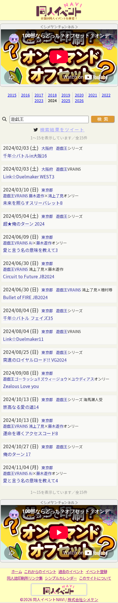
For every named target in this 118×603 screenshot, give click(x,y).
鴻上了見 (55, 195)
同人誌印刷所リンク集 (25, 578)
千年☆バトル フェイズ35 (28, 318)
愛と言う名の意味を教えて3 (30, 250)
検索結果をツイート (62, 129)
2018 (52, 95)
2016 (25, 95)
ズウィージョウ (54, 379)
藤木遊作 (36, 195)
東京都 (47, 190)
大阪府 (47, 148)
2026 (79, 100)
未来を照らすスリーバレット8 (33, 202)
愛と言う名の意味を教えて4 (30, 480)
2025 (65, 100)
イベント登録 (96, 571)
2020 (79, 95)
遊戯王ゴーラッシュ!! (21, 379)
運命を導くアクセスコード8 (30, 433)
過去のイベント (70, 571)
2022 (106, 95)
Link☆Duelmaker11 (23, 339)
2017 (39, 95)
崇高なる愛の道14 (21, 407)
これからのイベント (40, 571)
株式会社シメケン (83, 599)
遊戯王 (62, 148)
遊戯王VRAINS (15, 195)
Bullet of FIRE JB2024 (25, 297)
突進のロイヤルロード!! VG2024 (35, 359)
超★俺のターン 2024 (23, 223)
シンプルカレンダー (61, 578)
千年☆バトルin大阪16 (25, 155)
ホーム (16, 571)
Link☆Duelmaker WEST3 (28, 176)
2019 (65, 95)
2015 (12, 95)
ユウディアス (82, 379)
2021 (92, 95)
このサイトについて (95, 578)
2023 (39, 100)
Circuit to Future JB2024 (28, 276)
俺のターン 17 (17, 454)
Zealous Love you (21, 386)
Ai (30, 243)
